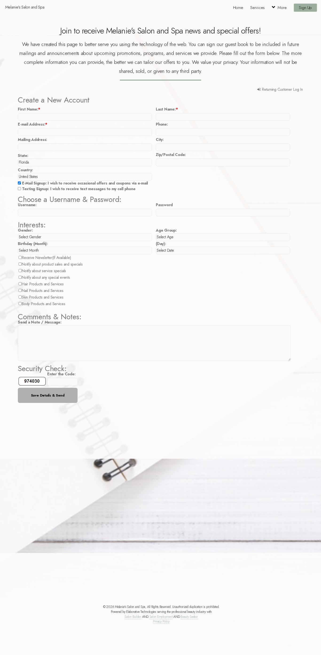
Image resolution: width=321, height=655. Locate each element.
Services (257, 7)
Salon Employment (161, 616)
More (282, 7)
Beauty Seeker (189, 616)
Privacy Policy (161, 621)
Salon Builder (133, 616)
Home (238, 7)
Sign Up (305, 7)
